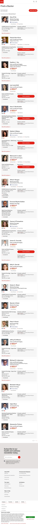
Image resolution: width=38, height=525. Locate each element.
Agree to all (30, 517)
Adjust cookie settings (4, 523)
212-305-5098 (5, 30)
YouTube (22, 501)
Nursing (20, 477)
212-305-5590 (5, 335)
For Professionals (22, 473)
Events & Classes (7, 487)
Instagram (4, 501)
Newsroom (6, 485)
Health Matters (7, 484)
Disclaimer (3, 504)
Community (6, 477)
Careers (20, 484)
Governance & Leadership (9, 475)
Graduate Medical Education (24, 475)
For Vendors (4, 510)
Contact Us (6, 479)
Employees (3, 508)
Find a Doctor (7, 6)
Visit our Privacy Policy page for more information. (18, 523)
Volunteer (6, 494)
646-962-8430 (5, 377)
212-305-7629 (5, 197)
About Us (6, 473)
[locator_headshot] (5, 19)
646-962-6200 (5, 317)
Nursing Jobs (21, 485)
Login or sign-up (20, 27)
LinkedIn (16, 501)
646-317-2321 (5, 236)
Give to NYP (6, 492)
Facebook (10, 501)
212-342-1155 (5, 52)
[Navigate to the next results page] (36, 440)
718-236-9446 (5, 419)
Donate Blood (7, 496)
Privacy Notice (4, 506)
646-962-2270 (5, 99)
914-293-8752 (5, 147)
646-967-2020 (5, 123)
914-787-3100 (5, 399)
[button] (6, 33)
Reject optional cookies (30, 519)
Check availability (26, 49)
